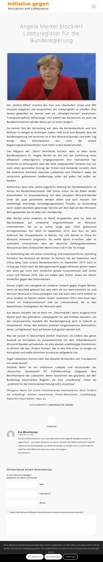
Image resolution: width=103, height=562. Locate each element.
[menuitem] (92, 6)
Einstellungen (70, 557)
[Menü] (92, 6)
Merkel (69, 404)
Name (42, 484)
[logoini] (28, 6)
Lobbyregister (55, 404)
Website (42, 503)
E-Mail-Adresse (46, 493)
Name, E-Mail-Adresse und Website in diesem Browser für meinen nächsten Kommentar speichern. (47, 512)
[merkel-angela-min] (51, 76)
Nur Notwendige (53, 557)
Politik (51, 20)
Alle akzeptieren (35, 557)
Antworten (22, 458)
